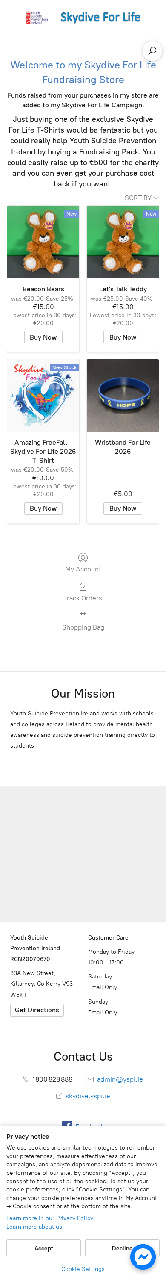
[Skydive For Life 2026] (83, 17)
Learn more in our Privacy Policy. (50, 1218)
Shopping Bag (83, 627)
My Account (83, 569)
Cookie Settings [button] (83, 1269)
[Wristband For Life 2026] (123, 395)
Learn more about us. (35, 1226)
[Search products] (152, 51)
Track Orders (83, 598)
